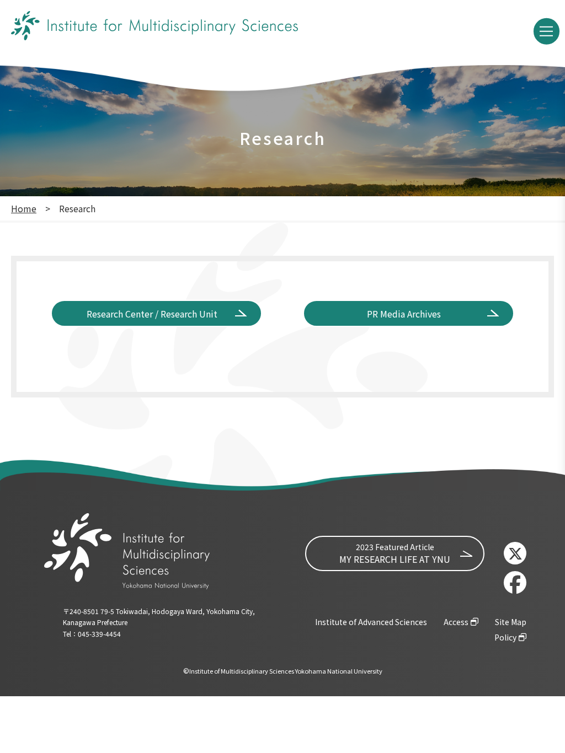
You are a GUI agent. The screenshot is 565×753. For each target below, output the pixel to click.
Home (23, 208)
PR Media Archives (404, 313)
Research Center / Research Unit (152, 313)
